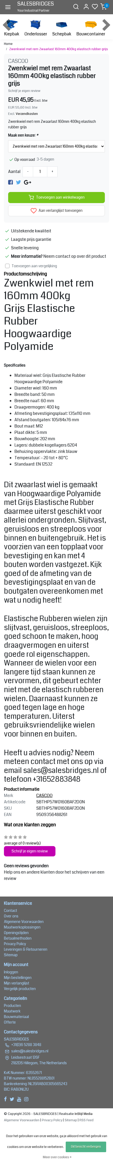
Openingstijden (16, 932)
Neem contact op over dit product (74, 256)
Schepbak (61, 34)
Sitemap (11, 955)
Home (8, 43)
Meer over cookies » (57, 1157)
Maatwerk (12, 1011)
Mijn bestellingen (18, 977)
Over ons (11, 916)
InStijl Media (83, 1113)
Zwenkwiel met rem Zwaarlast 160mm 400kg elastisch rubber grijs (58, 49)
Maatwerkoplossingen (22, 927)
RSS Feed (86, 1120)
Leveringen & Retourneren (25, 949)
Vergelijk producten (20, 988)
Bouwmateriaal (16, 1016)
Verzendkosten (27, 113)
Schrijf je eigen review (24, 90)
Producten (12, 1005)
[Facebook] (10, 182)
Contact (10, 910)
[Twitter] (18, 182)
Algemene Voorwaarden (24, 921)
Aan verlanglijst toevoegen (60, 210)
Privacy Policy (15, 943)
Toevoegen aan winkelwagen (60, 197)
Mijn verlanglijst (16, 983)
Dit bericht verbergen (86, 1146)
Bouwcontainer (90, 34)
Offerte (10, 1022)
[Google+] (27, 182)
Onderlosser (35, 34)
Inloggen (11, 972)
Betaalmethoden (18, 938)
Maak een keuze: (23, 135)
